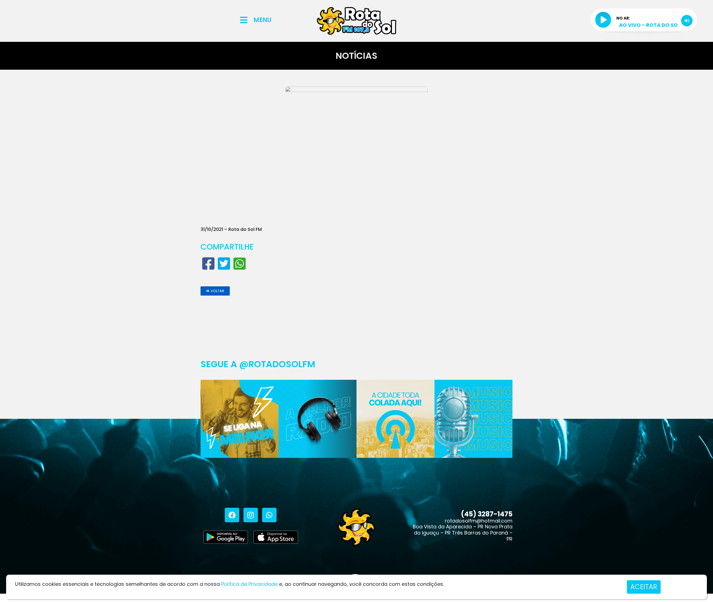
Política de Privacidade (249, 584)
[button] (215, 291)
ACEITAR (643, 586)
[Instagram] (250, 515)
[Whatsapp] (269, 515)
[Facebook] (232, 515)
